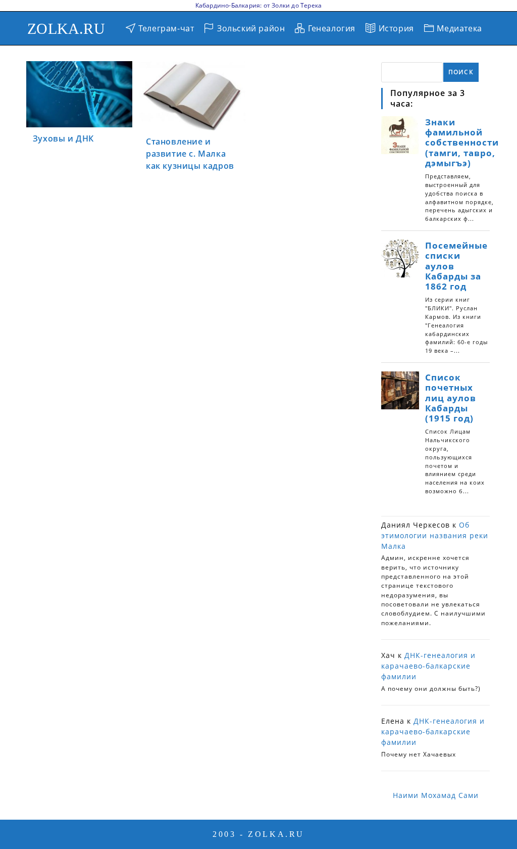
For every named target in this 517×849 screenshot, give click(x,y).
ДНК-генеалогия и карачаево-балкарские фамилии (428, 665)
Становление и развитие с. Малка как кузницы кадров (190, 153)
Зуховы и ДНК (63, 138)
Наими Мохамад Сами (436, 795)
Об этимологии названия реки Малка (434, 535)
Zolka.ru (66, 28)
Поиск (461, 72)
